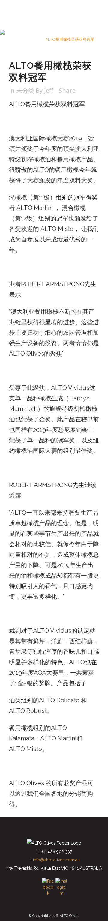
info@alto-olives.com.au (56, 859)
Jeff (48, 90)
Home (19, 39)
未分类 (34, 39)
